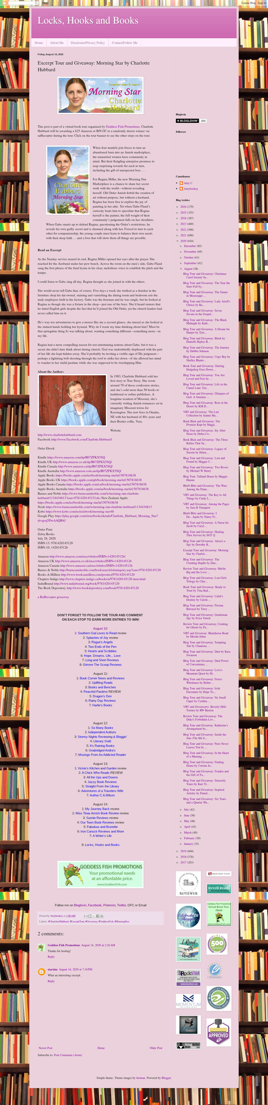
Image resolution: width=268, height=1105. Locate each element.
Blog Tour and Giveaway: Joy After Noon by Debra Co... (204, 432)
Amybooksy (191, 189)
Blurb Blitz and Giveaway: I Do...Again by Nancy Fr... (200, 515)
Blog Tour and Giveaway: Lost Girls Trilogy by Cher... (205, 579)
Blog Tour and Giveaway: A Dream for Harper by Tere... (206, 331)
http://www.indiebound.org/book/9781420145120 (86, 583)
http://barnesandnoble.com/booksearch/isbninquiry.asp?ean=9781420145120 (110, 570)
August (188, 269)
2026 (183, 207)
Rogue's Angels (102, 642)
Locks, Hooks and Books (88, 19)
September (190, 263)
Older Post (156, 1048)
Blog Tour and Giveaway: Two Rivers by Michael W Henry (205, 469)
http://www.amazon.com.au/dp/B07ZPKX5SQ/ (90, 471)
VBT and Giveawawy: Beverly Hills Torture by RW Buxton (204, 708)
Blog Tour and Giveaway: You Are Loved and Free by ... (204, 377)
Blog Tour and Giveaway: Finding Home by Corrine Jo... (203, 764)
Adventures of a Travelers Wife (102, 791)
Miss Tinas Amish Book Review (97, 813)
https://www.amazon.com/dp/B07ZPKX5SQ (76, 457)
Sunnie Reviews (97, 818)
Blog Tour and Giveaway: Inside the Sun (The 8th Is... (204, 736)
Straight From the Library (102, 786)
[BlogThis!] (90, 916)
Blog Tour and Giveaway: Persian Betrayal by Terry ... (203, 607)
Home (39, 42)
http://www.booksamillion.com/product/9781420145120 (98, 574)
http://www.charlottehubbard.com (59, 435)
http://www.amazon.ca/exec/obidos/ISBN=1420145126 (96, 565)
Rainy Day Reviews (102, 700)
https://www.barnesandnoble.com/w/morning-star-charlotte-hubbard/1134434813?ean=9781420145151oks (88, 495)
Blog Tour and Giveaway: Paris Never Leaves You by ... (205, 745)
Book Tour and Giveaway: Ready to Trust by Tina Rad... (204, 588)
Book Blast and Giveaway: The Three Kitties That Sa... (205, 441)
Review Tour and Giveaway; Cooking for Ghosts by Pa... (205, 625)
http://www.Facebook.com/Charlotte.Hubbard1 (81, 439)
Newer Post (45, 1048)
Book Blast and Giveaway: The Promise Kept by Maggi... (201, 423)
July (187, 809)
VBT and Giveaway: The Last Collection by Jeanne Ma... (201, 413)
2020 (183, 241)
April (187, 827)
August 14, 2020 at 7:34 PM (75, 969)
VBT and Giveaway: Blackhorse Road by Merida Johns (205, 635)
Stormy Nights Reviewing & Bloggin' (102, 736)
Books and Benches (102, 687)
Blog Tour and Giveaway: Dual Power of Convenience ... (206, 662)
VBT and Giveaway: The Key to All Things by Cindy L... (204, 496)
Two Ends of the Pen (102, 646)
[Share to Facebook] (98, 916)
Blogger (166, 1078)
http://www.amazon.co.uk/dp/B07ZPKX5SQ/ (82, 462)
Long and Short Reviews (102, 660)
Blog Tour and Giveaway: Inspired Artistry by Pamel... (203, 791)
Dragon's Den (102, 696)
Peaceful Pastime (96, 691)
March (188, 832)
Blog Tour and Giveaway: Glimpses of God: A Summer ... (206, 395)
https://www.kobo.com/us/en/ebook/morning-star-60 (80, 511)
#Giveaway (91, 921)
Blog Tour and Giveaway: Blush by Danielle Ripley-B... (204, 340)
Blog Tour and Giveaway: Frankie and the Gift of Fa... (206, 773)
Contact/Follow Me (125, 42)
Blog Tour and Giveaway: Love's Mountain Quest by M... (202, 671)
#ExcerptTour (77, 921)
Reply (51, 957)
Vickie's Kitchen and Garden (97, 768)
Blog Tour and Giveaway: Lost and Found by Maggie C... (204, 459)
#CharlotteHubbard (58, 921)
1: (76, 633)
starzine (53, 969)
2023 (183, 224)
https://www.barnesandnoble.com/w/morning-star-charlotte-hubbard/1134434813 (99, 507)
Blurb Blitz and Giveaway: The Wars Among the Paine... (205, 487)
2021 (183, 235)
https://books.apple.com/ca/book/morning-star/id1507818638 (106, 484)
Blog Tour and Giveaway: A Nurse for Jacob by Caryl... (206, 524)
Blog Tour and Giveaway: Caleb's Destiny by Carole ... (203, 598)
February (190, 838)
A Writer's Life (102, 836)
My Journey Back (97, 809)
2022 (183, 230)
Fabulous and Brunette (102, 827)
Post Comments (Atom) (68, 1055)
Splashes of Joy (97, 637)
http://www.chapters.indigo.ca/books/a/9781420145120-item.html (102, 579)
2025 (183, 212)
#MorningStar (122, 921)
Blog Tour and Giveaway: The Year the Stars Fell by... (206, 284)
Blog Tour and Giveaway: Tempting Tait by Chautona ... (204, 644)
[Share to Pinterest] (102, 916)
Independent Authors (102, 732)
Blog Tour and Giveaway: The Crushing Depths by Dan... (201, 561)
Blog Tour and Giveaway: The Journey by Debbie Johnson (206, 349)
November (190, 251)
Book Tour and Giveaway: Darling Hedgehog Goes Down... (203, 367)
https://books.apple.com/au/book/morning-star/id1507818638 (108, 489)
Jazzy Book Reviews (102, 782)
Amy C (188, 183)
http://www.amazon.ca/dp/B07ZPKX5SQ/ (85, 466)
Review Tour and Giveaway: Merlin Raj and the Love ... (204, 570)
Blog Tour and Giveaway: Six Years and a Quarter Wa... (204, 800)
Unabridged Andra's (102, 750)
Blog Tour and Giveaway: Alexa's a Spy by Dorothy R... (204, 542)
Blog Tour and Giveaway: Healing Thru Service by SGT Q (203, 533)
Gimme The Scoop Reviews (102, 664)
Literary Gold (102, 741)
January (189, 844)
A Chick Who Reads (96, 772)
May (187, 821)
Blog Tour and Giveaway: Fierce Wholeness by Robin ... (202, 681)
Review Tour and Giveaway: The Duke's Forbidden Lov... (202, 718)
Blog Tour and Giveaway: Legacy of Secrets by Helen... (205, 450)
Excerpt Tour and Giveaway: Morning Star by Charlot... (205, 552)
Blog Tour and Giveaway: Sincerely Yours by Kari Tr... (204, 782)
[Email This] (86, 916)
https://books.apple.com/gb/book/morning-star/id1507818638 (101, 480)
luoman (140, 1078)
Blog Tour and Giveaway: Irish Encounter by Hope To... (201, 690)
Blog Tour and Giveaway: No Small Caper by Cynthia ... (204, 699)
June (187, 815)
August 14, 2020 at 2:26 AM (98, 945)
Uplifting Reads (102, 682)
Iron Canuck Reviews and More (102, 831)
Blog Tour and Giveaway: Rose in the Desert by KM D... (205, 404)
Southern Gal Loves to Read (97, 633)
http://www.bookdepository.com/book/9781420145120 (103, 588)
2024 (183, 218)
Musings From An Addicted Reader (102, 754)
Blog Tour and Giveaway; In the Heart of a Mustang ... (206, 754)
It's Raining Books (102, 745)
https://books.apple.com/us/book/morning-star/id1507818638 (96, 475)
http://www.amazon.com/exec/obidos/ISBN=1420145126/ (87, 556)
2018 (183, 857)
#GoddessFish (105, 921)
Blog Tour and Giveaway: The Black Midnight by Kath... (205, 321)
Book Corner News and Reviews (102, 678)
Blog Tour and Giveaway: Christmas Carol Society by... (204, 275)
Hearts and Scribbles (102, 651)
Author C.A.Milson (102, 795)
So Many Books (102, 727)
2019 (183, 851)
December (190, 246)
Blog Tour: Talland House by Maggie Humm (205, 478)
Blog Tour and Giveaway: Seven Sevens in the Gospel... (202, 312)
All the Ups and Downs (102, 777)
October (189, 257)
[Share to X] (94, 916)
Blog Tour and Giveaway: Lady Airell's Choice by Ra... (206, 303)
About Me (57, 42)
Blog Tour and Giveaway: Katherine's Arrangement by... (205, 727)
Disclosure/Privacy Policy (88, 42)
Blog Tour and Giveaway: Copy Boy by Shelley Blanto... (206, 358)
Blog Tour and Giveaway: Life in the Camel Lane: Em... (205, 386)
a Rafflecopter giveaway (53, 597)
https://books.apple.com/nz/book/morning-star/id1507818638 (78, 502)
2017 (183, 862)
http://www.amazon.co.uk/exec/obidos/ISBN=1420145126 (93, 561)
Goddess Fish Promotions (123, 126)
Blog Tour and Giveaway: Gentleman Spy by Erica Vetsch (205, 616)
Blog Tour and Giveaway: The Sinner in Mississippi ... (205, 294)
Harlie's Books (102, 705)
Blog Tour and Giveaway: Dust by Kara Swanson (206, 653)
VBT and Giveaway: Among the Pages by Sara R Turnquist (206, 505)
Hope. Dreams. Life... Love (102, 655)
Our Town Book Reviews (97, 822)
